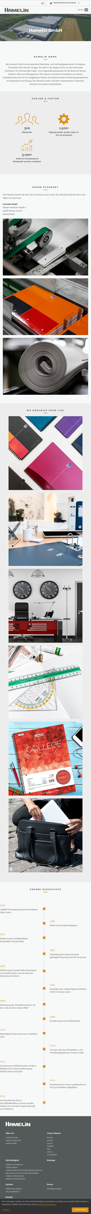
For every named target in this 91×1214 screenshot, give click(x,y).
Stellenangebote (12, 1192)
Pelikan (50, 1138)
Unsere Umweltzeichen (15, 1176)
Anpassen (6, 1210)
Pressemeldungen (54, 1189)
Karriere (9, 1184)
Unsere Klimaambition (14, 1165)
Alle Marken (52, 1155)
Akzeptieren (80, 1210)
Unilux (49, 1152)
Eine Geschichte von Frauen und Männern (22, 1173)
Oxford (50, 1140)
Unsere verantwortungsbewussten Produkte (24, 1170)
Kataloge (51, 1160)
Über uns (10, 1133)
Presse (50, 1184)
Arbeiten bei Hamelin (14, 1189)
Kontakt (9, 1197)
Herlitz (50, 1143)
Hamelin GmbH (11, 1143)
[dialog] (45, 1206)
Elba (48, 1149)
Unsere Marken (54, 1133)
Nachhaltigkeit (12, 1160)
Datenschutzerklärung (47, 1204)
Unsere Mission (11, 1167)
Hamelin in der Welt (13, 1140)
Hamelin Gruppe (12, 1138)
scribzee (50, 1146)
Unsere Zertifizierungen (15, 1179)
